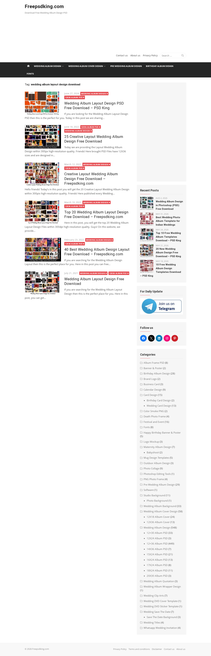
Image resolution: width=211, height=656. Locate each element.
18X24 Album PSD (157, 570)
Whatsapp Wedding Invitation (160, 627)
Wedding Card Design (159, 405)
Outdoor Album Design (157, 463)
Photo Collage (151, 468)
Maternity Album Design (157, 447)
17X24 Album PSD (157, 565)
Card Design (150, 395)
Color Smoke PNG (154, 411)
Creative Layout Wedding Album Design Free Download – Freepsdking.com (91, 178)
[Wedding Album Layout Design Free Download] (43, 283)
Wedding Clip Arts (154, 595)
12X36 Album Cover (158, 522)
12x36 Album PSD (73, 97)
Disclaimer (157, 649)
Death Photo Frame (155, 416)
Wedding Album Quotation (159, 581)
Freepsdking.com (44, 6)
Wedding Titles (152, 622)
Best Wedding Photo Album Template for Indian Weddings (168, 221)
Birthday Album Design (159, 66)
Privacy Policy (150, 55)
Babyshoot (153, 452)
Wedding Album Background (160, 506)
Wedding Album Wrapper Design (162, 586)
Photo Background (157, 500)
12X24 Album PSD (157, 538)
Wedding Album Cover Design (85, 66)
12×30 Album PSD (157, 532)
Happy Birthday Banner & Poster (162, 432)
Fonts (30, 73)
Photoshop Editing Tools (157, 473)
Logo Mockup (151, 441)
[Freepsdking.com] (28, 66)
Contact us (122, 55)
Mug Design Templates (156, 457)
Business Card (152, 384)
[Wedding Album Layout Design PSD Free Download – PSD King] (43, 103)
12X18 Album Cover (158, 516)
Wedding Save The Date (157, 611)
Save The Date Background (162, 617)
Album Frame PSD (154, 362)
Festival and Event (154, 421)
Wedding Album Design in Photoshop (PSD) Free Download (169, 205)
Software (149, 490)
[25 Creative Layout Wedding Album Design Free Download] (43, 136)
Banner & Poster (153, 368)
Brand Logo (150, 379)
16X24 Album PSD (157, 559)
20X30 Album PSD (157, 575)
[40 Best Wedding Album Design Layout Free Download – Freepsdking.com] (43, 249)
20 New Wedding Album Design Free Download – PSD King (168, 252)
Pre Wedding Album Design (126, 66)
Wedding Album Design (47, 66)
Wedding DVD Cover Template (161, 601)
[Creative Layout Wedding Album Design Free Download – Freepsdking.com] (43, 174)
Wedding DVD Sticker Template (161, 606)
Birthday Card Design (159, 400)
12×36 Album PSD (157, 543)
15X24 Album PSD (157, 554)
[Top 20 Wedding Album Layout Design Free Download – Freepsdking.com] (43, 212)
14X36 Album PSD (157, 549)
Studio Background (154, 495)
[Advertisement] (133, 25)
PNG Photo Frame (154, 479)
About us (135, 55)
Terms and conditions (139, 649)
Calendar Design (153, 389)
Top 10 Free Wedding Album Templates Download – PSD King (168, 237)
